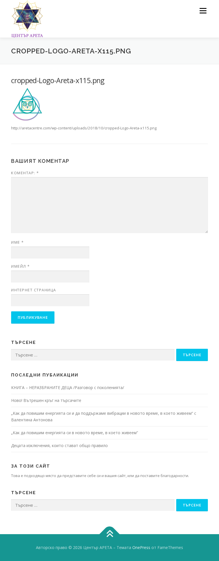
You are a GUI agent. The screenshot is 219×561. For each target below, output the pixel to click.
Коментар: (25, 172)
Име (17, 242)
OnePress (141, 547)
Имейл (20, 266)
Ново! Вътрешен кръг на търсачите (46, 400)
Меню (203, 10)
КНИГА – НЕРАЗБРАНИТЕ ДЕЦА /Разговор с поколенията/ (67, 387)
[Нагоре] (110, 534)
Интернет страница (33, 289)
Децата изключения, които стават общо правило (59, 445)
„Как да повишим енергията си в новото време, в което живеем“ (74, 432)
